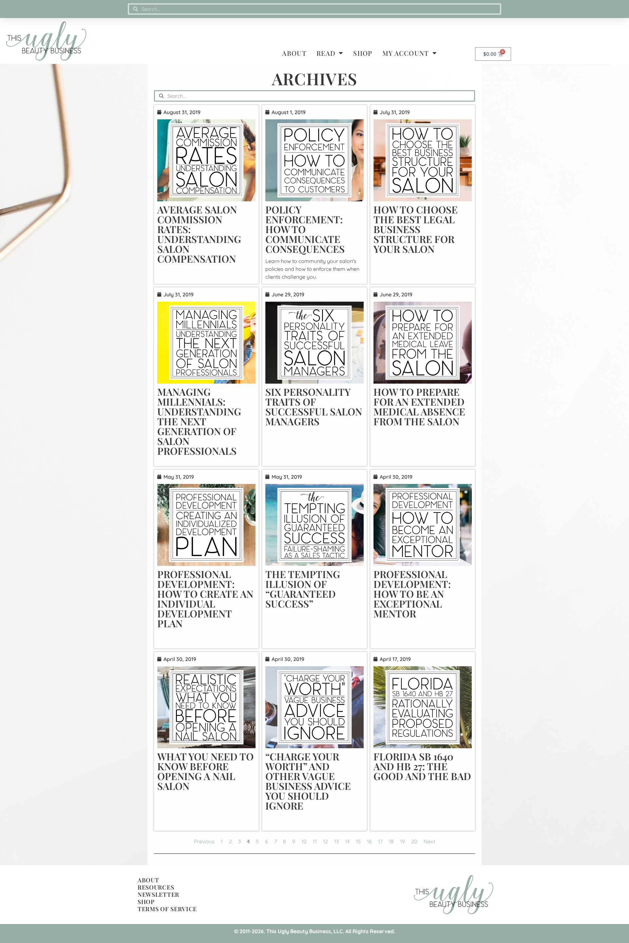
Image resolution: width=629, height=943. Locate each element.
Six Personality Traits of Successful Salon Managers (313, 406)
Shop (362, 53)
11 (315, 841)
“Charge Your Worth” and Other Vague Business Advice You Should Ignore (308, 781)
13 (336, 841)
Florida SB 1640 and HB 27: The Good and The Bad (422, 766)
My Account (405, 53)
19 (402, 841)
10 (304, 841)
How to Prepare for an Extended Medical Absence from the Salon (419, 406)
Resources (156, 887)
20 (414, 841)
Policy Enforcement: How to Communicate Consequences (305, 229)
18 (391, 841)
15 (358, 841)
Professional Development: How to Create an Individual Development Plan (205, 599)
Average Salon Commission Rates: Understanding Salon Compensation (199, 234)
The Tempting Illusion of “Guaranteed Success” (302, 589)
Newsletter (158, 894)
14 (347, 841)
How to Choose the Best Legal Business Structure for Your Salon (415, 229)
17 (380, 841)
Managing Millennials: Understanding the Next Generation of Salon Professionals (199, 421)
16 (369, 841)
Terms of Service (167, 909)
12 (325, 841)
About (294, 53)
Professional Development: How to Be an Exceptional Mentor (412, 594)
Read (325, 53)
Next (429, 841)
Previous (204, 841)
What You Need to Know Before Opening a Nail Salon (205, 771)
